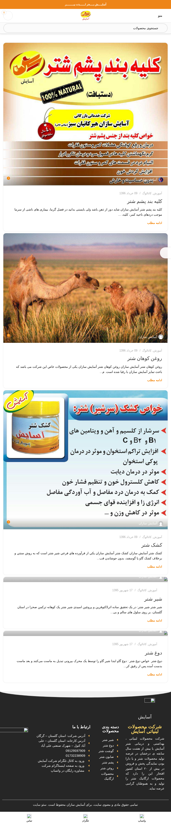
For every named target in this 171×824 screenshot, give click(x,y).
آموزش (157, 193)
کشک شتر (151, 545)
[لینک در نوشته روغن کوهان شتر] (85, 288)
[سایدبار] (165, 252)
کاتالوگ (146, 193)
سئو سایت (40, 804)
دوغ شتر (153, 653)
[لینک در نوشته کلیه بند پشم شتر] (85, 114)
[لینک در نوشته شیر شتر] (85, 579)
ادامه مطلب (154, 223)
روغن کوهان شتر (144, 358)
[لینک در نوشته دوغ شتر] (85, 633)
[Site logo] (85, 15)
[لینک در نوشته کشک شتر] (85, 459)
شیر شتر (153, 599)
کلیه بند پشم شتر (144, 201)
